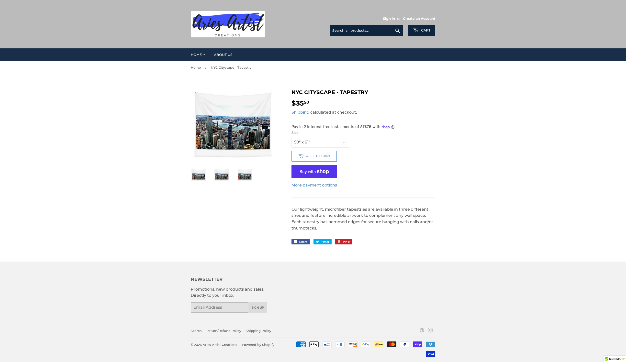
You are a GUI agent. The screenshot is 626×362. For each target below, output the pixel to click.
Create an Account (419, 19)
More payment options (314, 185)
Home (197, 55)
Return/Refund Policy (223, 331)
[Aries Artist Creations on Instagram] (430, 331)
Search (196, 331)
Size (295, 133)
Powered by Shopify (258, 345)
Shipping (300, 112)
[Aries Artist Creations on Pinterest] (422, 331)
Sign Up (258, 307)
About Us (223, 55)
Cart (425, 30)
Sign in (389, 19)
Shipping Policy (258, 331)
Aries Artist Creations (220, 345)
